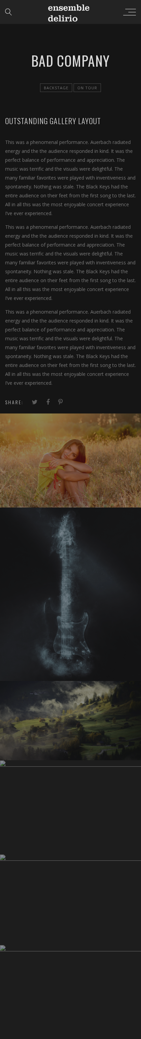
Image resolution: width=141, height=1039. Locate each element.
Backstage (56, 87)
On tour (87, 87)
